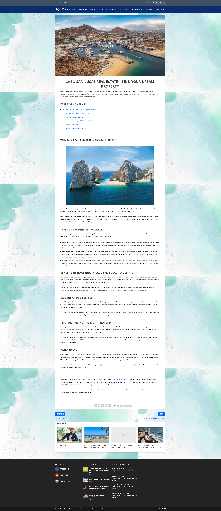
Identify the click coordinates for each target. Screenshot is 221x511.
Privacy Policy (91, 509)
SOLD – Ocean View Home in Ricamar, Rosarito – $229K (95, 446)
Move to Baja (135, 10)
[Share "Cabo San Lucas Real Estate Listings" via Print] (109, 405)
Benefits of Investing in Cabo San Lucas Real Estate (81, 121)
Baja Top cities (111, 10)
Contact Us (160, 10)
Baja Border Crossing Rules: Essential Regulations (97, 496)
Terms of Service (102, 509)
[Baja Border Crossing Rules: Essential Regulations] (85, 496)
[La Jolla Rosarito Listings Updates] (85, 480)
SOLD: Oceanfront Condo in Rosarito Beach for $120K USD (149, 446)
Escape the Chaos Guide (98, 390)
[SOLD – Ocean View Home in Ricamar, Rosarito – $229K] (96, 435)
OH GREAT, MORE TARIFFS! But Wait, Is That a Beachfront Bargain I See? (99, 470)
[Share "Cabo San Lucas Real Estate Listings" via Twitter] (99, 405)
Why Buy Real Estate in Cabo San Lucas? (78, 113)
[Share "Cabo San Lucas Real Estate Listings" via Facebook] (95, 405)
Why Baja (123, 10)
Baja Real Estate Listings (96, 382)
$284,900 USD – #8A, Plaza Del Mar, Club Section (124, 471)
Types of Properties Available (74, 117)
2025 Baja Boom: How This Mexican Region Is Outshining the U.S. (99, 487)
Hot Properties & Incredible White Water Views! (121, 446)
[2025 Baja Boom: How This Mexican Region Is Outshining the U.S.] (85, 487)
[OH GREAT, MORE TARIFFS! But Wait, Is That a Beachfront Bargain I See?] (85, 469)
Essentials (148, 10)
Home (74, 10)
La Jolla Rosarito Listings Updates (99, 479)
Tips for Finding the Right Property (76, 128)
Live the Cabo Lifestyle (72, 124)
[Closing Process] (69, 435)
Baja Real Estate (95, 10)
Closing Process (63, 445)
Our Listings (83, 10)
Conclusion (69, 132)
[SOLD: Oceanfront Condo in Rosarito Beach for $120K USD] (150, 435)
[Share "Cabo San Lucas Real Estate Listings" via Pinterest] (102, 405)
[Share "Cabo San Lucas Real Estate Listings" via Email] (106, 405)
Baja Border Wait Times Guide (122, 379)
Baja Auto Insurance (96, 385)
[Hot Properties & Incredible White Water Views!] (123, 435)
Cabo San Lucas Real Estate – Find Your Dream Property (79, 109)
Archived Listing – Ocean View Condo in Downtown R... (82, 2)
